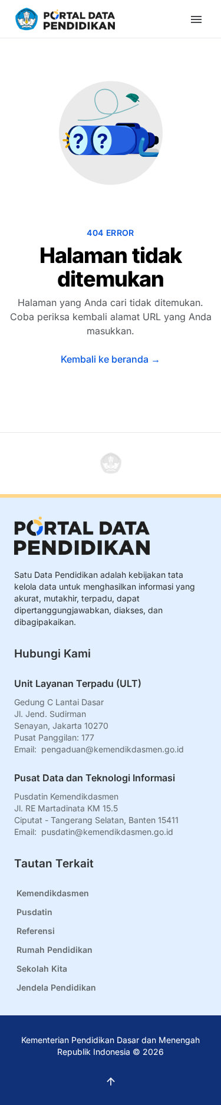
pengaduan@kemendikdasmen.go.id (112, 749)
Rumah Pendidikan (55, 950)
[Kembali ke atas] (111, 463)
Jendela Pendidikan (56, 987)
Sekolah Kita (42, 968)
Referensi (36, 931)
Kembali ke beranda (110, 359)
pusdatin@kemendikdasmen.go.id (107, 832)
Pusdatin (34, 912)
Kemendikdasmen (53, 893)
